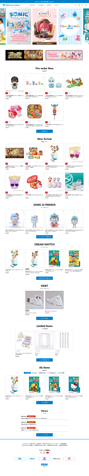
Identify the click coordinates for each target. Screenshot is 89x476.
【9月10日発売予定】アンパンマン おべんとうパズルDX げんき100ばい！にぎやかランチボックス (34, 125)
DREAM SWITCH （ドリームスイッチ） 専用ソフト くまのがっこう (54, 396)
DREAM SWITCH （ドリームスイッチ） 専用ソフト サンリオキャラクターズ (74, 396)
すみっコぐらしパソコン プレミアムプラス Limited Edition (23, 354)
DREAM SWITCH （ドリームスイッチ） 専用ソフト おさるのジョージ (54, 270)
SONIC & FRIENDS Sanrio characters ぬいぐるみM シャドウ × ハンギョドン (54, 230)
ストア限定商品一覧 (44, 360)
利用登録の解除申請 (63, 445)
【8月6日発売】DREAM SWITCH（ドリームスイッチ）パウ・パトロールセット (54, 166)
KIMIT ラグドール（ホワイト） (51, 311)
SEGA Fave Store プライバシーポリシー (51, 443)
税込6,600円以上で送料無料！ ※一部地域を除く (44, 1)
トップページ (32, 5)
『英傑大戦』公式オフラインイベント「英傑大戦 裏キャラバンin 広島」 (14, 166)
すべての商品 (44, 402)
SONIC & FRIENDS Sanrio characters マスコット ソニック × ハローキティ (34, 230)
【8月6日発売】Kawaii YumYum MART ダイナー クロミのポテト (14, 195)
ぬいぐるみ (34, 372)
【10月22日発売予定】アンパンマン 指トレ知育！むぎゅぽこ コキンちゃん (54, 96)
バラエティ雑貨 (61, 372)
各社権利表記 (63, 443)
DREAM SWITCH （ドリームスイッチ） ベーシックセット (14, 270)
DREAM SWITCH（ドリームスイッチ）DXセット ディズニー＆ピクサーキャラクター (34, 272)
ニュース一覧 (44, 434)
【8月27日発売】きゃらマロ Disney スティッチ (54, 124)
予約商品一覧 (44, 131)
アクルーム (37, 353)
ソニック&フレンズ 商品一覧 (44, 236)
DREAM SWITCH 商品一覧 (44, 278)
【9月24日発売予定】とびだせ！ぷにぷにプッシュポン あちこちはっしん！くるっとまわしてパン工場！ (74, 96)
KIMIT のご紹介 (44, 318)
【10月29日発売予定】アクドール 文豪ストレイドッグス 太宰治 (14, 96)
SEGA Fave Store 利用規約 (27, 445)
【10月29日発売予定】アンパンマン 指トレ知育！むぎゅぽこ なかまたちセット (34, 96)
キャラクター (41, 5)
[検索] (75, 5)
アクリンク (57, 353)
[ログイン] (79, 5)
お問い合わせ (32, 443)
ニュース (56, 5)
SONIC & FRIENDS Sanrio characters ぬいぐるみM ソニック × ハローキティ (14, 230)
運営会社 (39, 443)
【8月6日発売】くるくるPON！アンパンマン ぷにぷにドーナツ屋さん (34, 166)
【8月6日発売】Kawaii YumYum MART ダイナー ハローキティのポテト (74, 166)
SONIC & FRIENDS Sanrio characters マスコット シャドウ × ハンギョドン (74, 230)
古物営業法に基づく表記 (52, 445)
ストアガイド (25, 443)
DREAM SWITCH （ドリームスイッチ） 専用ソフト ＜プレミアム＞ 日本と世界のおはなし (74, 270)
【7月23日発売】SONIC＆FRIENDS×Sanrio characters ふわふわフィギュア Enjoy (53, 195)
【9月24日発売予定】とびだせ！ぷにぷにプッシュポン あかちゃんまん (14, 125)
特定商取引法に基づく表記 (40, 445)
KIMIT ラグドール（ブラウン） (31, 313)
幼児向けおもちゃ (42, 372)
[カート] (86, 5)
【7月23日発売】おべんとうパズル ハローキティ (34, 195)
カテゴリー (49, 5)
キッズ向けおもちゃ (52, 372)
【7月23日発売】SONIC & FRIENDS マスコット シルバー (74, 195)
